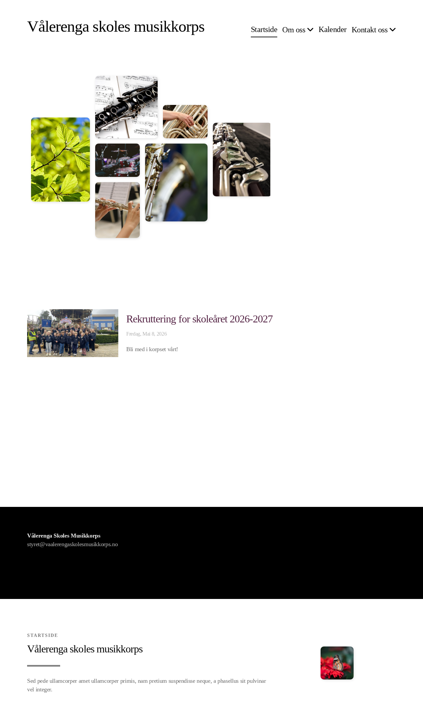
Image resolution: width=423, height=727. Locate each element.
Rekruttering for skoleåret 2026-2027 (199, 319)
